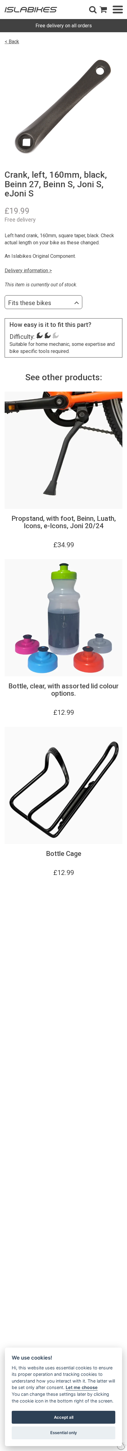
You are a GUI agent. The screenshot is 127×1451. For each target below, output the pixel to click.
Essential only (63, 1432)
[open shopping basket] (103, 10)
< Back (12, 41)
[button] (92, 10)
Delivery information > (28, 270)
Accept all (63, 1417)
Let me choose (82, 1387)
